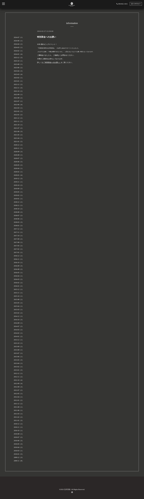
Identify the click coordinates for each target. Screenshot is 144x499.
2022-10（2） (18, 91)
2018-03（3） (18, 222)
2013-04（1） (18, 363)
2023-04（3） (18, 71)
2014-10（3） (18, 319)
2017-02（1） (18, 249)
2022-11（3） (18, 88)
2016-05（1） (18, 272)
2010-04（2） (18, 447)
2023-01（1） (18, 81)
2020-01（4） (18, 175)
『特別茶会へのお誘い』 (52, 62)
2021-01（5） (18, 141)
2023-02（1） (18, 78)
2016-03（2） (18, 279)
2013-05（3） (18, 360)
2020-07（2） (18, 158)
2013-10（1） (18, 343)
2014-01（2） (18, 336)
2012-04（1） (18, 397)
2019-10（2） (18, 185)
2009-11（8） (18, 461)
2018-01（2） (18, 225)
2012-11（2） (18, 377)
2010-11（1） (18, 427)
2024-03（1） (18, 47)
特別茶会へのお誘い (46, 37)
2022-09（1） (18, 94)
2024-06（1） (18, 41)
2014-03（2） (18, 330)
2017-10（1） (18, 235)
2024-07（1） (18, 37)
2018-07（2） (18, 215)
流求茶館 (67, 489)
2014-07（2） (18, 326)
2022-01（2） (18, 115)
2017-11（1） (18, 232)
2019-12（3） (18, 178)
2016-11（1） (18, 259)
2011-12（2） (18, 403)
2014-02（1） (18, 333)
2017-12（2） (18, 229)
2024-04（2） (18, 44)
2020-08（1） (18, 155)
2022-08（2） (18, 98)
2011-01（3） (18, 420)
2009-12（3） (18, 457)
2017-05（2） (18, 246)
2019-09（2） (18, 188)
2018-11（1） (18, 205)
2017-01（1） (18, 252)
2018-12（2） (18, 202)
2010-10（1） (18, 430)
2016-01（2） (18, 286)
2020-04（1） (18, 168)
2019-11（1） (18, 182)
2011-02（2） (18, 417)
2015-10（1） (18, 296)
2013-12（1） (18, 340)
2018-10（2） (18, 209)
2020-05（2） (18, 165)
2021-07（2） (18, 128)
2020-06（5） (18, 162)
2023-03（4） (18, 74)
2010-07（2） (18, 437)
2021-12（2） (18, 118)
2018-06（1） (18, 219)
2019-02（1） (18, 195)
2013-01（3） (18, 370)
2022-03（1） (18, 108)
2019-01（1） (18, 199)
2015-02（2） (18, 313)
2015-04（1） (18, 306)
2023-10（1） (18, 61)
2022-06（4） (18, 104)
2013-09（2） (18, 346)
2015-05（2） (18, 303)
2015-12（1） (18, 289)
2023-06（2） (18, 67)
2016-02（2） (18, 283)
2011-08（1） (18, 407)
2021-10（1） (18, 125)
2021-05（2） (18, 135)
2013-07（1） (18, 353)
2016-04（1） (18, 276)
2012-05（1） (18, 393)
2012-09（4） (18, 383)
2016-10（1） (18, 262)
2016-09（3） (18, 266)
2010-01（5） (18, 454)
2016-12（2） (18, 256)
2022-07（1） (18, 101)
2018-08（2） (18, 212)
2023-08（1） (18, 64)
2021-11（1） (18, 121)
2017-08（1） (18, 242)
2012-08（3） (18, 387)
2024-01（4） (18, 54)
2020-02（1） (18, 172)
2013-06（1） (18, 356)
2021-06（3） (18, 131)
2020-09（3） (18, 151)
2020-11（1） (18, 148)
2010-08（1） (18, 434)
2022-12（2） (18, 84)
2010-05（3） (18, 444)
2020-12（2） (18, 145)
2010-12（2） (18, 424)
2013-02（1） (18, 367)
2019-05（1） (18, 192)
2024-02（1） (18, 51)
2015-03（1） (18, 309)
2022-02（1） (18, 111)
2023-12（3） (18, 57)
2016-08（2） (18, 269)
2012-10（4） (18, 380)
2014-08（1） (18, 323)
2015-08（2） (18, 299)
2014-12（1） (18, 316)
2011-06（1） (18, 410)
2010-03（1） (18, 451)
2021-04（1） (18, 138)
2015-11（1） (18, 293)
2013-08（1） (18, 350)
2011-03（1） (18, 414)
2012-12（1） (18, 373)
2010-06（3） (18, 440)
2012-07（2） (18, 390)
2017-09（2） (18, 239)
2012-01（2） (18, 400)
